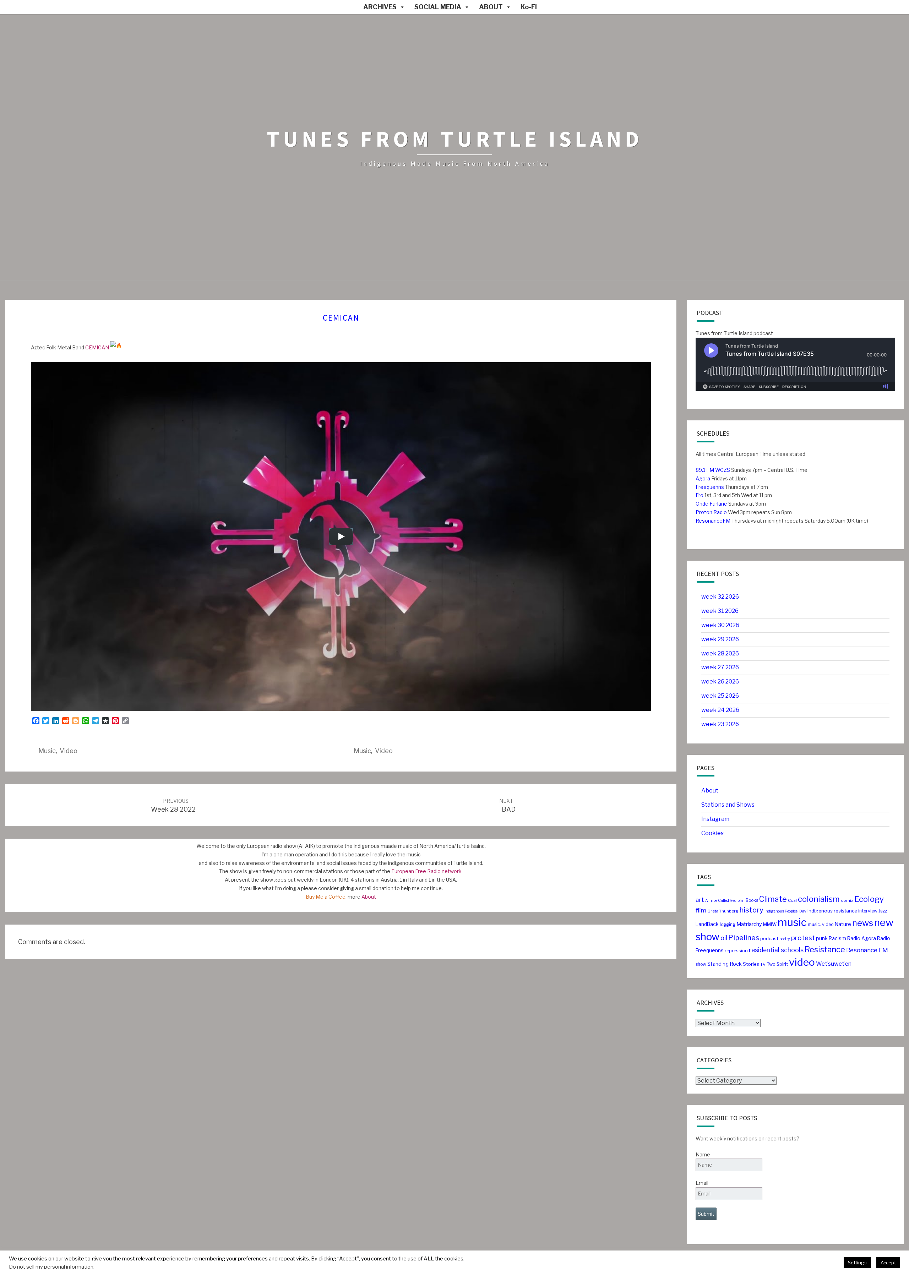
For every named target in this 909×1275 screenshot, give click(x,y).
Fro (699, 495)
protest (803, 938)
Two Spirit (777, 964)
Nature (842, 924)
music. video (820, 924)
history (751, 909)
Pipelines (743, 937)
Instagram (715, 819)
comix (847, 900)
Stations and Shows (728, 804)
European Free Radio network (426, 871)
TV (763, 964)
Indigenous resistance (832, 911)
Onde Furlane (711, 504)
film (701, 910)
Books (752, 900)
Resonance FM (867, 950)
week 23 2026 (720, 724)
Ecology (869, 899)
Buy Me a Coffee (325, 897)
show (701, 964)
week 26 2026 (720, 681)
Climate (773, 899)
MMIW (770, 924)
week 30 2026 (720, 625)
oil (723, 938)
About (368, 897)
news (862, 923)
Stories (751, 964)
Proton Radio (711, 512)
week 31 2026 (720, 610)
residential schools (776, 950)
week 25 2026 (720, 695)
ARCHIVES (380, 7)
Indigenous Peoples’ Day (785, 911)
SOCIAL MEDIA (437, 7)
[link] (97, 347)
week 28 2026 (720, 653)
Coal (792, 900)
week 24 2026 (720, 710)
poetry (784, 939)
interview (867, 911)
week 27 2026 (720, 667)
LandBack (707, 924)
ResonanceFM (713, 521)
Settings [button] (857, 1262)
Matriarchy (749, 924)
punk (822, 938)
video (68, 750)
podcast (769, 938)
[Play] (341, 536)
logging (727, 924)
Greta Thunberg (722, 911)
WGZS (722, 470)
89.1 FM (705, 470)
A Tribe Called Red (720, 900)
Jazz (882, 911)
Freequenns (710, 487)
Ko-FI (529, 7)
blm (741, 900)
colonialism (819, 899)
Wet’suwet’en (833, 963)
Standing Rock (724, 964)
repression (736, 950)
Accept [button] (888, 1262)
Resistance (825, 949)
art (700, 899)
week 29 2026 (720, 639)
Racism (837, 938)
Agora (703, 478)
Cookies (712, 833)
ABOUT (491, 7)
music (47, 750)
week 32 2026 (720, 596)
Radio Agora (861, 938)
